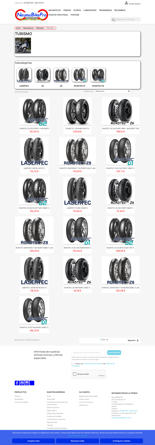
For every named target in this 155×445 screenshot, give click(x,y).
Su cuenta (84, 392)
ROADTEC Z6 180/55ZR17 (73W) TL (77, 288)
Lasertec (24, 86)
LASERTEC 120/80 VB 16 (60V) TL (34, 288)
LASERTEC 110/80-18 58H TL (77, 208)
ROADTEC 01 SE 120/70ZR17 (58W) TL (120, 168)
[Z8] (61, 75)
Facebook (17, 383)
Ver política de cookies (77, 435)
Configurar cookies (121, 441)
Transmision (105, 10)
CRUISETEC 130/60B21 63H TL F (77, 128)
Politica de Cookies (54, 416)
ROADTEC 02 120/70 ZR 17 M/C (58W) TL (34, 208)
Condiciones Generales (92, 363)
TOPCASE (74, 15)
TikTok (32, 383)
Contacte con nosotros (56, 419)
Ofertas (18, 396)
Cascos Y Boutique (58, 15)
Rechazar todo (77, 441)
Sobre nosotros (53, 407)
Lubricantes (90, 10)
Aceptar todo (33, 441)
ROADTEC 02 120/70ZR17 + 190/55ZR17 (34, 128)
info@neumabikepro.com (121, 418)
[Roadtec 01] (79, 75)
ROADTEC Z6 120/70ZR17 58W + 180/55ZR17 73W (120, 128)
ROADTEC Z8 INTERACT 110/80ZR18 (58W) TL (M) (120, 288)
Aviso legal (51, 399)
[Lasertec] (24, 75)
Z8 (61, 86)
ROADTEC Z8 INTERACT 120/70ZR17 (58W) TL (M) (34, 248)
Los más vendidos (21, 402)
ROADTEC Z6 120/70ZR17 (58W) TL (120, 208)
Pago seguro (52, 410)
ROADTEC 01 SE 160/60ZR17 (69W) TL (34, 327)
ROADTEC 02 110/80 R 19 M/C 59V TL (120, 248)
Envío (49, 396)
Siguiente (134, 340)
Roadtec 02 (98, 86)
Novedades (19, 399)
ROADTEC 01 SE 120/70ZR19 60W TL (77, 248)
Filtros (77, 10)
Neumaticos (55, 10)
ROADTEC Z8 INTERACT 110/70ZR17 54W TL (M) (77, 168)
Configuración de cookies (57, 428)
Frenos (67, 10)
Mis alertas (83, 405)
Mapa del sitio (52, 422)
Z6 (42, 86)
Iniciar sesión (84, 399)
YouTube (22, 383)
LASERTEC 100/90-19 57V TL (34, 168)
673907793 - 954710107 (34, 3)
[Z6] (42, 75)
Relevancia (113, 91)
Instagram (27, 383)
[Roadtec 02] (98, 75)
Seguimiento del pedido (88, 396)
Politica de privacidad (55, 413)
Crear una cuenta (86, 402)
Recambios (119, 10)
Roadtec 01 (79, 86)
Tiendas (50, 425)
